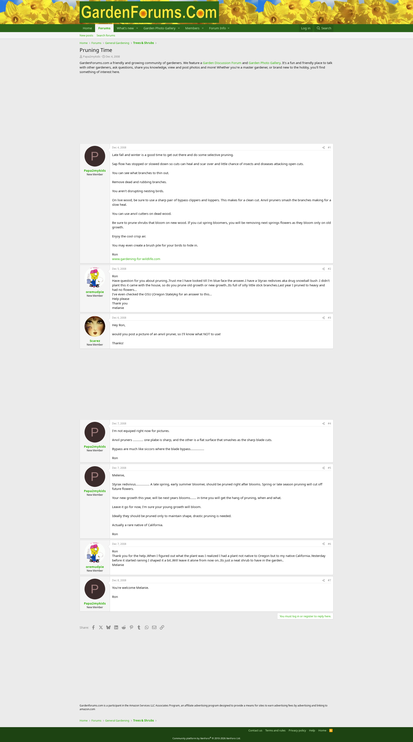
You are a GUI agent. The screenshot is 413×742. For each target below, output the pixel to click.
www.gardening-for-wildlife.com (136, 259)
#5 (329, 468)
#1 (329, 147)
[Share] (323, 147)
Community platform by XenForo (207, 738)
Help (312, 730)
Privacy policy (297, 730)
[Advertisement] (206, 109)
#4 (329, 423)
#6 (329, 544)
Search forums (106, 35)
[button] (137, 28)
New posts (86, 35)
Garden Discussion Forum (222, 63)
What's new (125, 28)
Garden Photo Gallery (159, 28)
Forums (104, 28)
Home (87, 28)
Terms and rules (275, 730)
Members (192, 28)
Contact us (255, 730)
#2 (329, 269)
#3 (329, 318)
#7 (329, 580)
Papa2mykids (91, 56)
